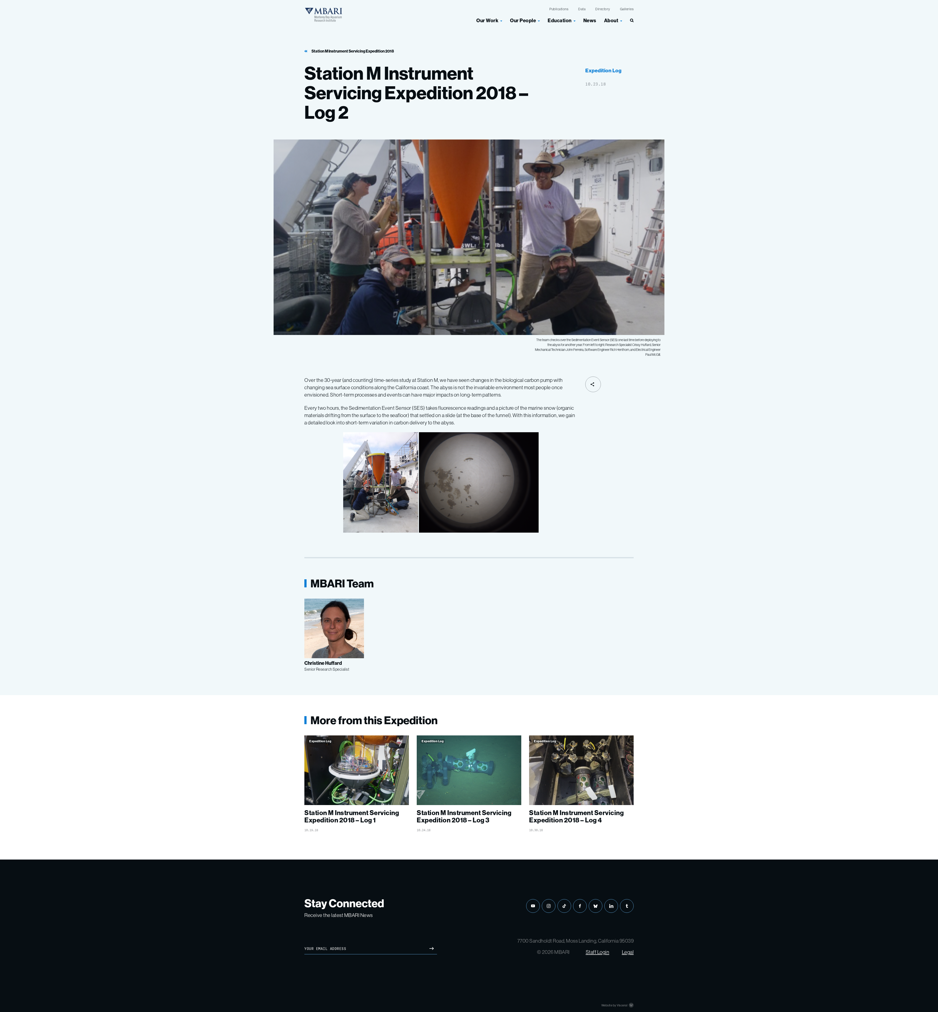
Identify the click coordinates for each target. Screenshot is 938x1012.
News (589, 20)
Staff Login (597, 952)
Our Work (487, 20)
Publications (558, 9)
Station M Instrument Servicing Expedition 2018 (352, 51)
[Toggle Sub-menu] (501, 20)
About (611, 20)
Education (560, 20)
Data (582, 9)
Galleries (627, 9)
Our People (523, 20)
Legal (628, 952)
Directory (602, 9)
